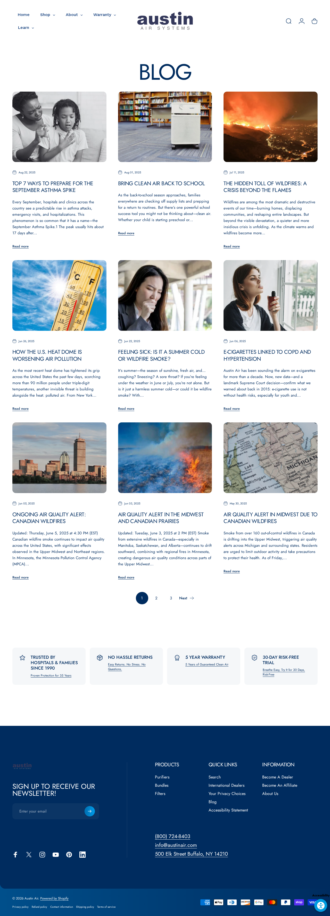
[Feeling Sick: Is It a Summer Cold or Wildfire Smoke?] (165, 295)
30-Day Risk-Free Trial (281, 660)
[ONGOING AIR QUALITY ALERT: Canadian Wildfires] (59, 457)
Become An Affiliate (279, 785)
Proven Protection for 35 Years (51, 675)
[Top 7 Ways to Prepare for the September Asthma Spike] (59, 127)
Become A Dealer (277, 777)
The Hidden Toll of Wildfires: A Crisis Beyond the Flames (265, 186)
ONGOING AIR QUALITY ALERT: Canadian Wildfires (49, 517)
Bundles (161, 785)
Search (215, 777)
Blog (213, 802)
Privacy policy (20, 907)
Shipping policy (85, 907)
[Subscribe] (90, 811)
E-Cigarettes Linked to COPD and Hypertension (267, 355)
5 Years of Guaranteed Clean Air (206, 664)
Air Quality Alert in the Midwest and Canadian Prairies (161, 517)
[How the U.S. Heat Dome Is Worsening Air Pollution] (59, 295)
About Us (270, 793)
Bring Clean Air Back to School (161, 183)
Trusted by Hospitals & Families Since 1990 (54, 662)
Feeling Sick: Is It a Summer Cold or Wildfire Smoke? (161, 355)
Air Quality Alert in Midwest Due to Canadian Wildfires (270, 517)
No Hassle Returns (130, 657)
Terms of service (106, 907)
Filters (160, 793)
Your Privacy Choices (227, 793)
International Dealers (226, 785)
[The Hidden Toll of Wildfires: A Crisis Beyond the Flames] (271, 127)
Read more (20, 246)
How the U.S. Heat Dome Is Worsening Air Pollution (47, 355)
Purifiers (162, 777)
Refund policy (39, 907)
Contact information (61, 907)
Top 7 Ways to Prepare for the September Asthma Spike (52, 186)
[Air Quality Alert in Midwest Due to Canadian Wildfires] (271, 457)
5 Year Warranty (205, 657)
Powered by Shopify (54, 898)
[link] (191, 854)
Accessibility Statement (228, 810)
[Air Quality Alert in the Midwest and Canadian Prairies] (165, 457)
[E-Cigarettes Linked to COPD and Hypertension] (271, 295)
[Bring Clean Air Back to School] (165, 127)
